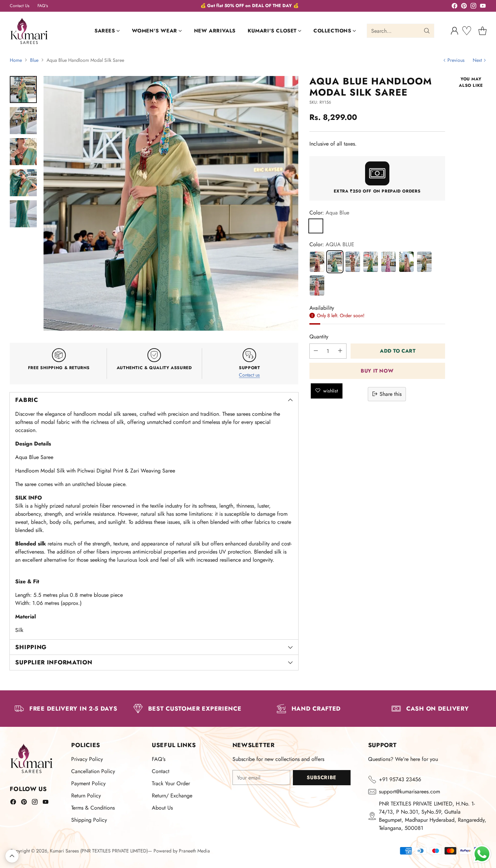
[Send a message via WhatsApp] (482, 854)
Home (16, 60)
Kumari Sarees (64, 850)
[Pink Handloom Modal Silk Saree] (317, 285)
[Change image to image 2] (23, 120)
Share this (391, 394)
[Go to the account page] (454, 30)
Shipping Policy (89, 820)
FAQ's (158, 759)
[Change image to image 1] (23, 89)
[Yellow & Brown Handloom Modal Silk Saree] (317, 261)
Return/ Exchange (172, 795)
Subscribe (321, 777)
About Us (162, 808)
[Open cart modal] (482, 30)
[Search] (426, 31)
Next (477, 60)
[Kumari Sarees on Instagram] (473, 6)
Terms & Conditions (93, 808)
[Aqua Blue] (315, 225)
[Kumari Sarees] (29, 31)
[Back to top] (12, 856)
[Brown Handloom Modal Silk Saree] (352, 261)
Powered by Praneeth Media (182, 850)
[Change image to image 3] (23, 151)
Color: (329, 212)
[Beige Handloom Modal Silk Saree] (406, 261)
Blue (34, 60)
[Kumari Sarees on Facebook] (454, 6)
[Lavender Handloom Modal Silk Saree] (388, 261)
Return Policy (86, 795)
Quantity (318, 336)
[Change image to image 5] (23, 213)
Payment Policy (88, 783)
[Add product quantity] (340, 350)
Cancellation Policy (93, 771)
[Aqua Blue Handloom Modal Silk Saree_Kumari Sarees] (171, 203)
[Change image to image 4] (23, 182)
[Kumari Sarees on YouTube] (482, 6)
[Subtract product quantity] (316, 350)
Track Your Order (171, 783)
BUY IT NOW (377, 370)
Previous (456, 60)
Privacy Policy (87, 759)
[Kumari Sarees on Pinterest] (464, 6)
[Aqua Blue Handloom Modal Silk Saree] (334, 261)
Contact (160, 771)
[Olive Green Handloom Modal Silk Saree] (424, 261)
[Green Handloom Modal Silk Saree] (370, 261)
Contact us (249, 375)
